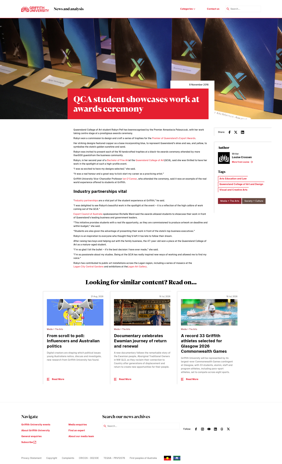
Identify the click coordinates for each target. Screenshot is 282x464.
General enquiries (31, 436)
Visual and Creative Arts (233, 189)
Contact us (213, 8)
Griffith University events (35, 424)
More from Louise (240, 162)
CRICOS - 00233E (89, 458)
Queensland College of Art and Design (241, 184)
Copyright (51, 458)
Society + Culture (253, 201)
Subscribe (27, 442)
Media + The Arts (229, 201)
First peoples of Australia (143, 458)
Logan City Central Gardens (88, 266)
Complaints (68, 458)
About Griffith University (35, 430)
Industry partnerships (86, 200)
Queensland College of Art (150, 160)
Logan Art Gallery (137, 266)
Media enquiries (77, 424)
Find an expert (76, 430)
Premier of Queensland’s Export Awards (173, 138)
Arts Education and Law (233, 178)
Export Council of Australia (88, 214)
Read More (58, 379)
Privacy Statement (31, 458)
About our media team (81, 436)
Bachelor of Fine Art (118, 160)
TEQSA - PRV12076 (114, 458)
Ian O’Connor (130, 178)
